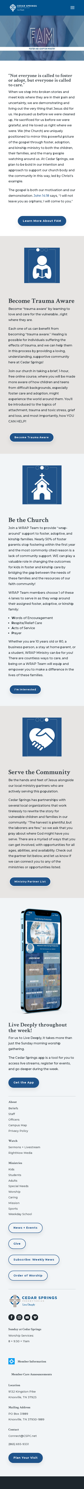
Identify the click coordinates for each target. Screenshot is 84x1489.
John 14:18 (41, 196)
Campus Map (17, 1125)
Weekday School (20, 1214)
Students (14, 1175)
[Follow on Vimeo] (35, 1317)
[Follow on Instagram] (19, 1317)
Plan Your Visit (25, 1457)
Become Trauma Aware (31, 437)
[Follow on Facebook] (11, 1317)
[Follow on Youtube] (27, 1317)
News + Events (25, 1227)
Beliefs (13, 1108)
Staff (11, 1114)
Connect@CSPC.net (22, 1436)
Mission (14, 1203)
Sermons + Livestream (24, 1147)
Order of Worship (28, 1275)
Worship (14, 1191)
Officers (14, 1119)
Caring (13, 1197)
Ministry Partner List (30, 881)
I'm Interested (25, 689)
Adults (12, 1180)
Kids (11, 1169)
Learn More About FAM (42, 221)
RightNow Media (20, 1153)
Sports (13, 1208)
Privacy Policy (18, 1131)
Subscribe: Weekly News (33, 1259)
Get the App (23, 1082)
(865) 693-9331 (18, 1444)
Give (17, 1243)
